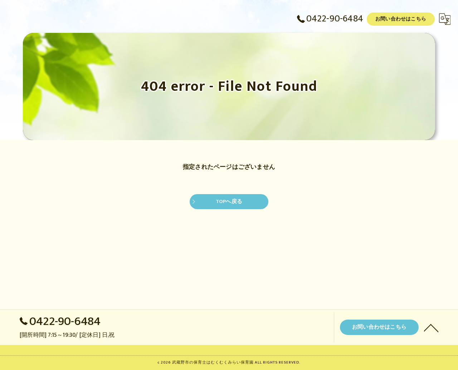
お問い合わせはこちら (400, 19)
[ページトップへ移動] (431, 327)
